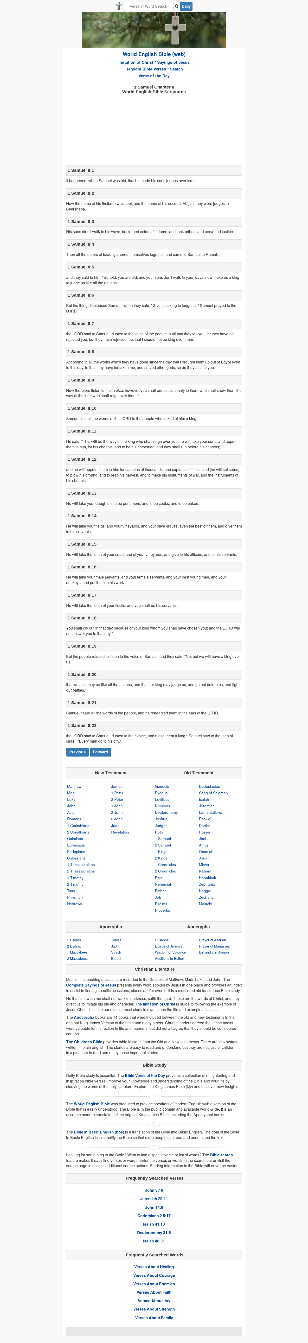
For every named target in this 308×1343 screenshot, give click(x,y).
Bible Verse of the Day (145, 1075)
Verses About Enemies (154, 1283)
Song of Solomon (213, 792)
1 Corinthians (78, 825)
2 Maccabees (77, 958)
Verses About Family (154, 1317)
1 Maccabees (77, 952)
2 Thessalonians (81, 870)
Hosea (204, 831)
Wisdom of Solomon (170, 952)
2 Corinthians (78, 831)
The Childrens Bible (84, 1041)
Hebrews (74, 903)
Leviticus (162, 799)
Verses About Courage (154, 1275)
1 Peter (117, 792)
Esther (160, 890)
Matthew (74, 786)
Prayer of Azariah (212, 939)
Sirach (116, 952)
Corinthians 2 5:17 (154, 1215)
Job (158, 897)
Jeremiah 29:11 (154, 1198)
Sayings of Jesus (173, 62)
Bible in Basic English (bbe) (99, 1132)
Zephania (207, 884)
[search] (176, 6)
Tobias (116, 939)
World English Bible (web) (154, 53)
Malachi (205, 903)
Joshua (161, 818)
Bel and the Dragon (214, 952)
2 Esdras (74, 945)
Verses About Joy (154, 1300)
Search (176, 69)
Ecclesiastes (209, 786)
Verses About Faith (154, 1292)
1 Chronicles (165, 864)
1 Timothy (75, 877)
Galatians (75, 838)
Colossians (76, 857)
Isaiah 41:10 (154, 1224)
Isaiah (204, 799)
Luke (71, 799)
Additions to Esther (169, 958)
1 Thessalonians (81, 864)
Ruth (159, 831)
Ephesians (76, 844)
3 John (117, 818)
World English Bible (92, 1104)
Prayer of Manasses (214, 945)
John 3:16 (154, 1190)
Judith (115, 945)
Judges (161, 825)
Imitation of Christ (135, 62)
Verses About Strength (154, 1309)
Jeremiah (207, 805)
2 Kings (161, 857)
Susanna (162, 939)
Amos (204, 844)
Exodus (161, 792)
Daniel (204, 825)
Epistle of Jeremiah (169, 945)
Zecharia (206, 897)
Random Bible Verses (145, 69)
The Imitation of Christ (155, 1004)
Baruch (116, 958)
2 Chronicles (165, 870)
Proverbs (162, 910)
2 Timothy (75, 884)
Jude (115, 825)
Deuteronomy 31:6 (154, 1232)
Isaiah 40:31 (154, 1241)
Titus (71, 890)
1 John (117, 805)
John (71, 805)
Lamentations (210, 812)
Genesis (162, 786)
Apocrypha (84, 1017)
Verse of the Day (154, 75)
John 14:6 (154, 1207)
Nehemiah (163, 884)
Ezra (159, 877)
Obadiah (206, 851)
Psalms (161, 903)
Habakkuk (207, 877)
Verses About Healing (154, 1266)
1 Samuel (163, 838)
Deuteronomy (166, 812)
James (116, 786)
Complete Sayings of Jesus (91, 985)
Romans (74, 818)
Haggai (205, 890)
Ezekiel (205, 818)
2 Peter (117, 799)
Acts (70, 812)
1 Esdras (74, 939)
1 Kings (161, 851)
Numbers (162, 805)
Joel (202, 838)
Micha (204, 864)
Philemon (75, 897)
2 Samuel (163, 844)
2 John (117, 812)
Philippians (76, 851)
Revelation (120, 831)
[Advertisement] (154, 129)
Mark (71, 792)
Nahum (205, 870)
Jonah (204, 857)
